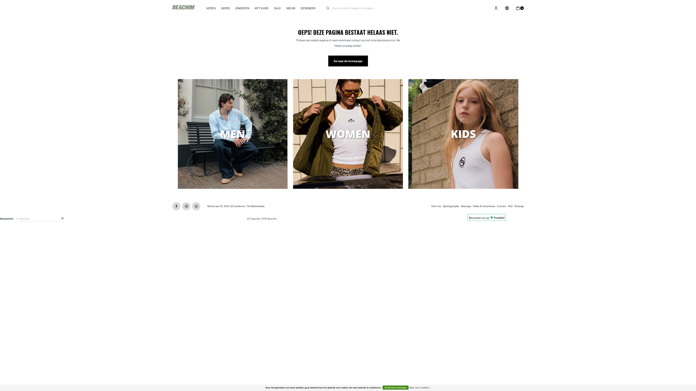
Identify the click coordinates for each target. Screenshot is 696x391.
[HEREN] (233, 134)
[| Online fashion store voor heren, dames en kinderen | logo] (183, 8)
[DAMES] (348, 134)
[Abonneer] (62, 218)
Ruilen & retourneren (484, 206)
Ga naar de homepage (348, 61)
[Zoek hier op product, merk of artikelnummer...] (325, 8)
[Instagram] (186, 206)
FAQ (510, 206)
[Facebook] (176, 206)
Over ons (436, 206)
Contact (501, 206)
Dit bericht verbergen (396, 387)
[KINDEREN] (463, 134)
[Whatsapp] (196, 206)
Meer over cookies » (419, 387)
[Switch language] (507, 8)
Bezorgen (466, 206)
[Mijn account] (496, 8)
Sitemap (519, 206)
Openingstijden (451, 206)
